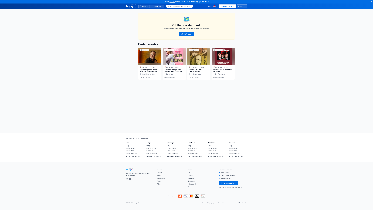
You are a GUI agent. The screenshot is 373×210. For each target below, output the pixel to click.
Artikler (159, 175)
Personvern (232, 203)
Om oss (159, 172)
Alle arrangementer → (133, 156)
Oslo (127, 143)
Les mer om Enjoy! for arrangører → (230, 187)
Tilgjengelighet (211, 203)
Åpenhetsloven (222, 203)
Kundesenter (161, 178)
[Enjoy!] (140, 169)
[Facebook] (130, 179)
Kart (209, 6)
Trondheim (191, 143)
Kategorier (157, 6)
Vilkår (238, 203)
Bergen (149, 143)
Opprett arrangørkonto (228, 183)
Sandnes (232, 143)
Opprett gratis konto (227, 6)
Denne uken (130, 151)
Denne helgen (130, 148)
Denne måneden (131, 153)
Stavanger (170, 143)
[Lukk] (371, 1)
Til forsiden (188, 34)
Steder (144, 6)
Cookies (244, 203)
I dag (127, 146)
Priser (159, 184)
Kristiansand (212, 143)
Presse (159, 181)
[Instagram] (127, 179)
